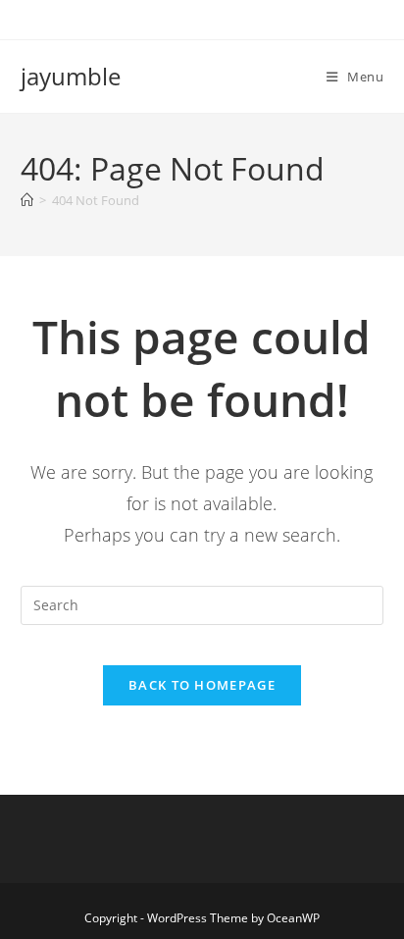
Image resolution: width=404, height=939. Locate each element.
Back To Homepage (202, 685)
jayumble (71, 76)
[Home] (27, 200)
